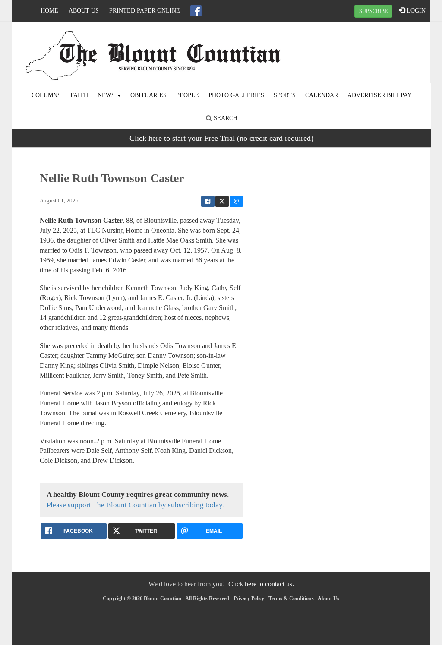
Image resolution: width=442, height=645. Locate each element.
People (187, 95)
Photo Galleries (236, 95)
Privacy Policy (249, 598)
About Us (84, 10)
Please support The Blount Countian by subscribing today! (136, 505)
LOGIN (415, 10)
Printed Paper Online (144, 10)
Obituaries (148, 95)
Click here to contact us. (261, 584)
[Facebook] (196, 11)
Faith (79, 95)
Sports (285, 95)
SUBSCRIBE (373, 11)
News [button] (107, 95)
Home (49, 10)
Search (224, 118)
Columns (46, 95)
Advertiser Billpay (379, 95)
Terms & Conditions (291, 598)
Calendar (321, 95)
